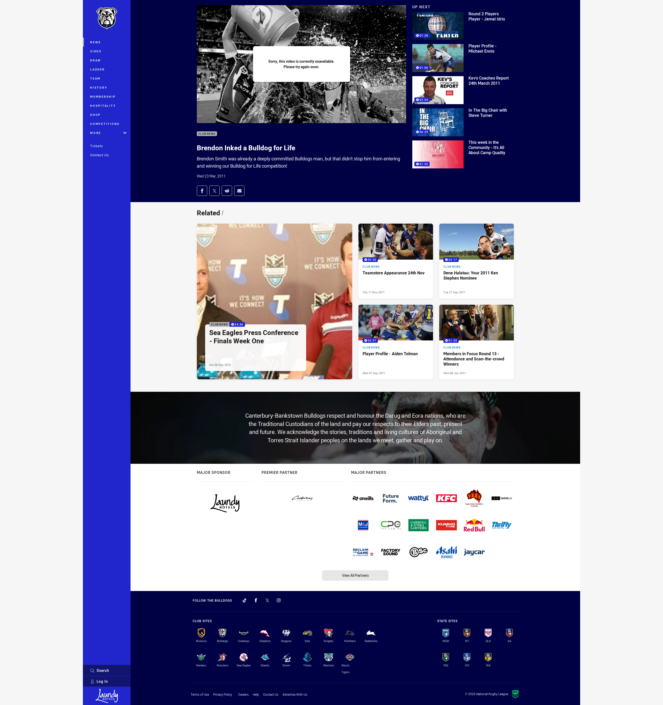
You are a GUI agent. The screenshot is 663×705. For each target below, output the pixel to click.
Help (256, 694)
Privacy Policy (222, 694)
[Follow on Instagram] (279, 600)
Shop (95, 115)
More (95, 133)
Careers (243, 694)
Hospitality (103, 106)
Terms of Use (200, 694)
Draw (95, 60)
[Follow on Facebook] (256, 600)
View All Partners (355, 575)
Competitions (105, 124)
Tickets (96, 146)
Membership (103, 96)
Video (96, 51)
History (98, 87)
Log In (102, 681)
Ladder (97, 69)
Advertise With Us (295, 694)
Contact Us (99, 155)
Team (95, 78)
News (95, 42)
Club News (206, 134)
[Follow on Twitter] (267, 600)
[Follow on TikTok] (244, 600)
